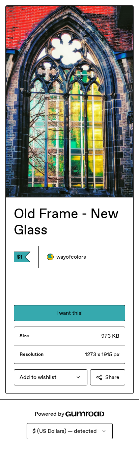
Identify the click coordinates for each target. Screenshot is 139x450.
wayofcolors (71, 257)
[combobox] (50, 377)
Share (112, 377)
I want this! (69, 313)
